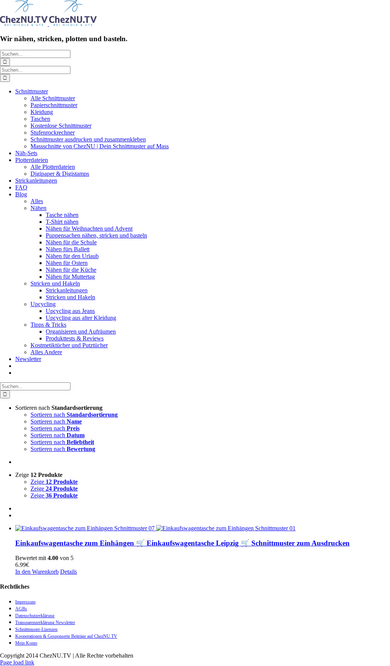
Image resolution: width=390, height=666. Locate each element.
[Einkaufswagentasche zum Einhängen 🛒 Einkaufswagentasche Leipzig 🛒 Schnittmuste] (202, 528)
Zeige (54, 481)
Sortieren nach (74, 414)
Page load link (17, 662)
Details (68, 571)
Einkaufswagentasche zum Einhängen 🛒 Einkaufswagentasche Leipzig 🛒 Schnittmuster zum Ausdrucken (182, 543)
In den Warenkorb (37, 571)
